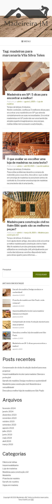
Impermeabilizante (11, 465)
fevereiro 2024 (9, 408)
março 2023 (8, 444)
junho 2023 (7, 435)
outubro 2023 (8, 421)
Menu (27, 41)
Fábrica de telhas (10, 462)
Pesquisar (7, 269)
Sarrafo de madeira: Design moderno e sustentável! (24, 381)
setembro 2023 (9, 425)
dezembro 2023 (9, 415)
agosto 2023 (8, 428)
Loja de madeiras (43, 166)
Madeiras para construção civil (15, 472)
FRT (32, 500)
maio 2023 (7, 438)
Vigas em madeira (10, 485)
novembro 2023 (9, 418)
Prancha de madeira (11, 478)
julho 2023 (7, 431)
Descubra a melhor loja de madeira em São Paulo (23, 391)
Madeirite (7, 475)
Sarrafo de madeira (11, 482)
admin (19, 102)
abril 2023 (7, 441)
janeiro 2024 (8, 411)
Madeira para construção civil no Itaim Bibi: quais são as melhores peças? (28, 225)
